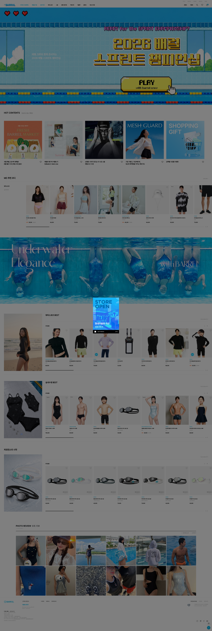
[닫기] (116, 331)
